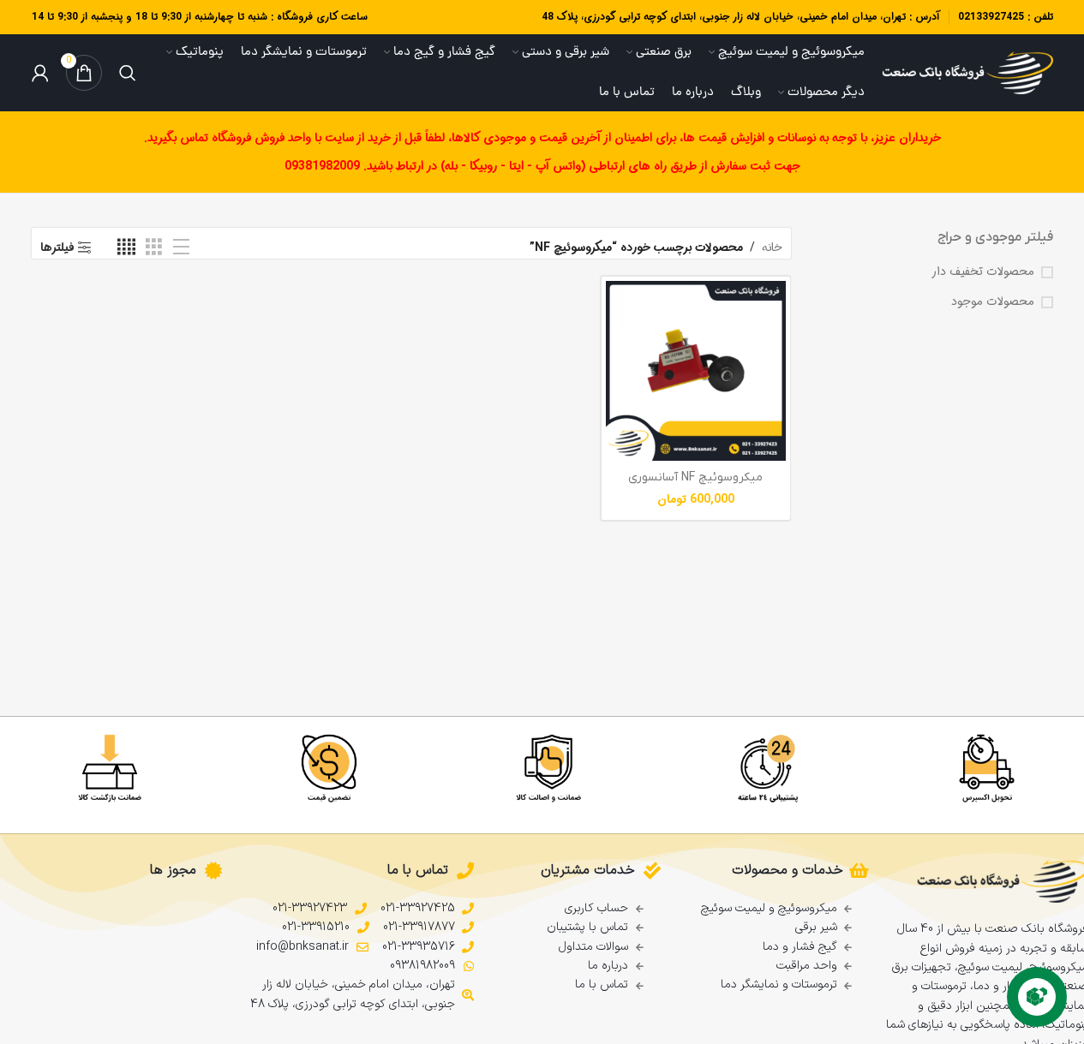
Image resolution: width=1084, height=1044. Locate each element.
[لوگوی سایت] (967, 72)
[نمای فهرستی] (181, 247)
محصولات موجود (992, 302)
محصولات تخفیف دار (982, 272)
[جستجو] (128, 73)
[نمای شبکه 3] (154, 247)
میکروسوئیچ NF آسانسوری (695, 477)
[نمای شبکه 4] (126, 247)
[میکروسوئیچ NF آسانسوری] (696, 371)
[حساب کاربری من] (40, 73)
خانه (772, 247)
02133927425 (991, 17)
